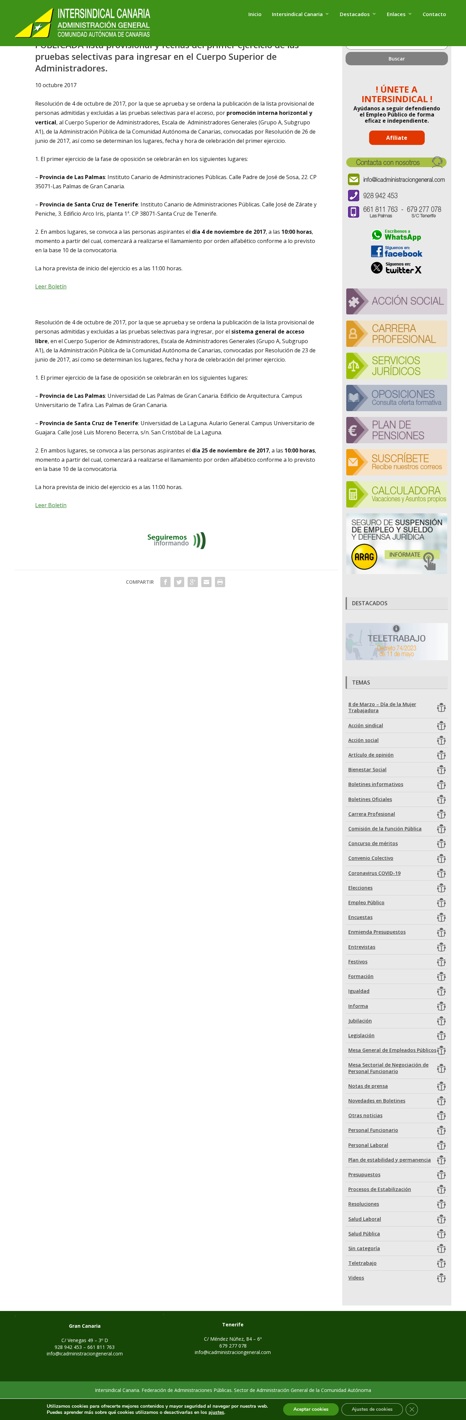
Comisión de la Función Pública (385, 828)
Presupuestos (364, 1174)
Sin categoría (364, 1248)
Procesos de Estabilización (379, 1189)
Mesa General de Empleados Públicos (392, 1050)
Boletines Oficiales (370, 799)
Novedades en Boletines (376, 1100)
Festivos (357, 961)
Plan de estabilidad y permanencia (389, 1160)
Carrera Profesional (371, 814)
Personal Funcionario (373, 1130)
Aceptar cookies (311, 1409)
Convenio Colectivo (370, 858)
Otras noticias (365, 1115)
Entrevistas (361, 947)
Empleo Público (366, 902)
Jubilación (360, 1020)
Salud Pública (364, 1233)
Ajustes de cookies (372, 1409)
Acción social (363, 740)
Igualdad (358, 991)
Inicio (255, 14)
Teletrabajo (362, 1263)
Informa (358, 1006)
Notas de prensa (368, 1086)
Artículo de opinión (371, 755)
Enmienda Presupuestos (377, 932)
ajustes (216, 1412)
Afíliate (396, 137)
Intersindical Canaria (297, 14)
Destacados (355, 14)
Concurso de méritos (373, 843)
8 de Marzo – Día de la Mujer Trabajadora (382, 707)
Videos (356, 1277)
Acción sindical (365, 725)
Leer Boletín (51, 286)
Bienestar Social (367, 769)
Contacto (434, 14)
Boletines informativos (375, 784)
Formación (361, 976)
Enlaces (396, 14)
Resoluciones (363, 1204)
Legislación (361, 1035)
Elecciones (360, 887)
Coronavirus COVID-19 (374, 873)
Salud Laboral (364, 1219)
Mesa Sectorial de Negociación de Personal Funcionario (388, 1067)
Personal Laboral (368, 1145)
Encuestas (360, 917)
